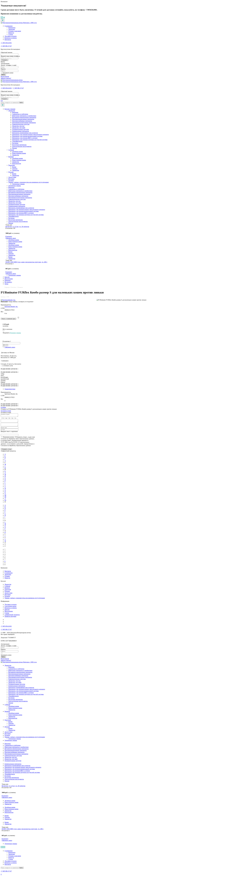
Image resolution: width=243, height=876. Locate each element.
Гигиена (11, 180)
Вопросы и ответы (11, 38)
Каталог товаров (10, 109)
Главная (7, 287)
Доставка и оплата (11, 36)
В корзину (9, 236)
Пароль (3, 69)
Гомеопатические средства (20, 124)
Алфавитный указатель (12, 614)
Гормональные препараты (20, 131)
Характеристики (10, 389)
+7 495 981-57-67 (6, 46)
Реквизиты (11, 27)
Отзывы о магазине (14, 31)
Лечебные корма (17, 151)
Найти (21, 102)
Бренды (7, 277)
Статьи (10, 34)
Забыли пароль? (6, 78)
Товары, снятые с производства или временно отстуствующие (28, 182)
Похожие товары (15, 333)
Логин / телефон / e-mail (8, 65)
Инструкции (9, 278)
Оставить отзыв (6, 411)
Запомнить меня (8, 73)
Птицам (10, 172)
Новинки (8, 280)
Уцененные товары (18, 184)
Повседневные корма (19, 153)
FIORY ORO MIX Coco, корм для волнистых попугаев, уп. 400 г (26, 262)
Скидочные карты (10, 606)
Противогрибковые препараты (22, 121)
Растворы (15, 143)
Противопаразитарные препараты (23, 119)
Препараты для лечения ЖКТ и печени (24, 138)
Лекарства (11, 110)
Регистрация (5, 76)
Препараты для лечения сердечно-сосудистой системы (29, 139)
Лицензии (8, 574)
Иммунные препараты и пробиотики (24, 116)
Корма (14, 167)
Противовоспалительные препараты (24, 122)
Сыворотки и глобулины (20, 114)
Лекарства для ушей (18, 127)
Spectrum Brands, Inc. (11, 306)
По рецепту (8, 282)
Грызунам (11, 165)
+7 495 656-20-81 (6, 43)
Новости (11, 33)
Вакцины (15, 112)
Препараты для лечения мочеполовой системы (27, 136)
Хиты (6, 284)
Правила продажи (10, 616)
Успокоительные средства (20, 129)
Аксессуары (12, 177)
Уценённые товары (14, 185)
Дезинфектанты (17, 141)
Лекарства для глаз (18, 126)
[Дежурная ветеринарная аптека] (12, 80)
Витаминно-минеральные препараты (24, 117)
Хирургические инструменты (21, 146)
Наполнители (16, 163)
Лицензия (11, 29)
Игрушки (11, 179)
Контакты (8, 39)
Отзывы (3, 407)
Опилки (14, 168)
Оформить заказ (11, 238)
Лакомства (15, 155)
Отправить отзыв (6, 449)
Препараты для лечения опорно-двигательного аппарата (30, 134)
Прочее (14, 148)
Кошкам (11, 156)
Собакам (11, 150)
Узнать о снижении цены (8, 318)
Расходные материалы (19, 145)
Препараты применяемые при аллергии (25, 133)
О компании (9, 26)
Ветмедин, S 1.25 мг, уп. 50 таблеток (17, 226)
